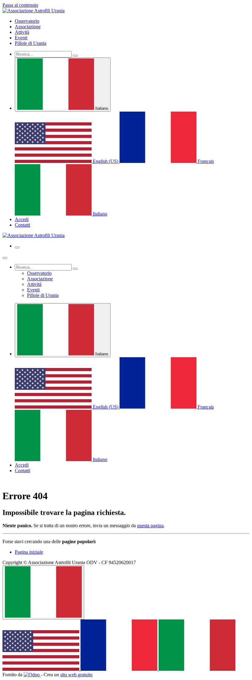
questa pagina (150, 525)
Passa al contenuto (20, 5)
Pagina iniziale (29, 552)
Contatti (22, 224)
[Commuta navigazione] (17, 247)
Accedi (22, 219)
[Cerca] (75, 56)
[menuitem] (27, 21)
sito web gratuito (76, 674)
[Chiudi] (4, 258)
